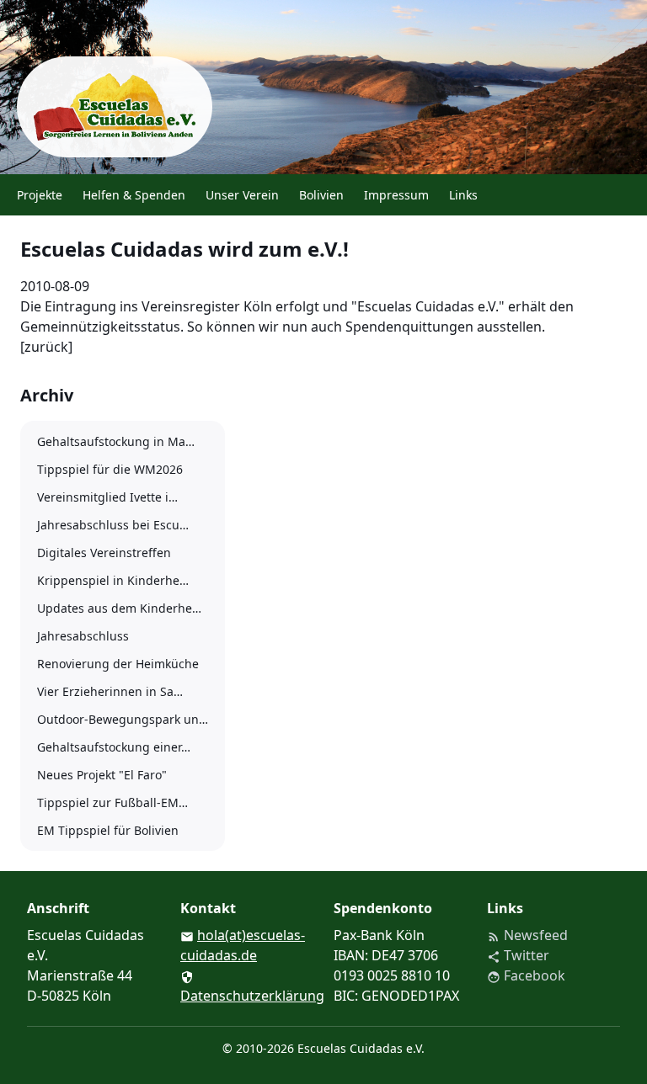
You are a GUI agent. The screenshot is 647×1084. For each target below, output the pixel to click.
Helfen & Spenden (134, 195)
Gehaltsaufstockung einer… (113, 747)
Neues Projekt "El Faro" (102, 775)
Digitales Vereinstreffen (104, 553)
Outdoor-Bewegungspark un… (122, 719)
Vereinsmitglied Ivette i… (107, 497)
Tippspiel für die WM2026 (110, 469)
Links (463, 195)
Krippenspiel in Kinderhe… (113, 580)
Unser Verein (242, 195)
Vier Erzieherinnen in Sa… (110, 691)
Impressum (396, 195)
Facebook (526, 975)
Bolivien (321, 195)
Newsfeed (527, 935)
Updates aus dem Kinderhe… (119, 608)
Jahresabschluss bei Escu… (113, 525)
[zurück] (46, 346)
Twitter (518, 955)
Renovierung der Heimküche (118, 664)
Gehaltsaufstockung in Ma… (116, 441)
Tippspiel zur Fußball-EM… (112, 802)
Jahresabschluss (83, 636)
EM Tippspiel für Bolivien (108, 830)
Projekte (39, 195)
